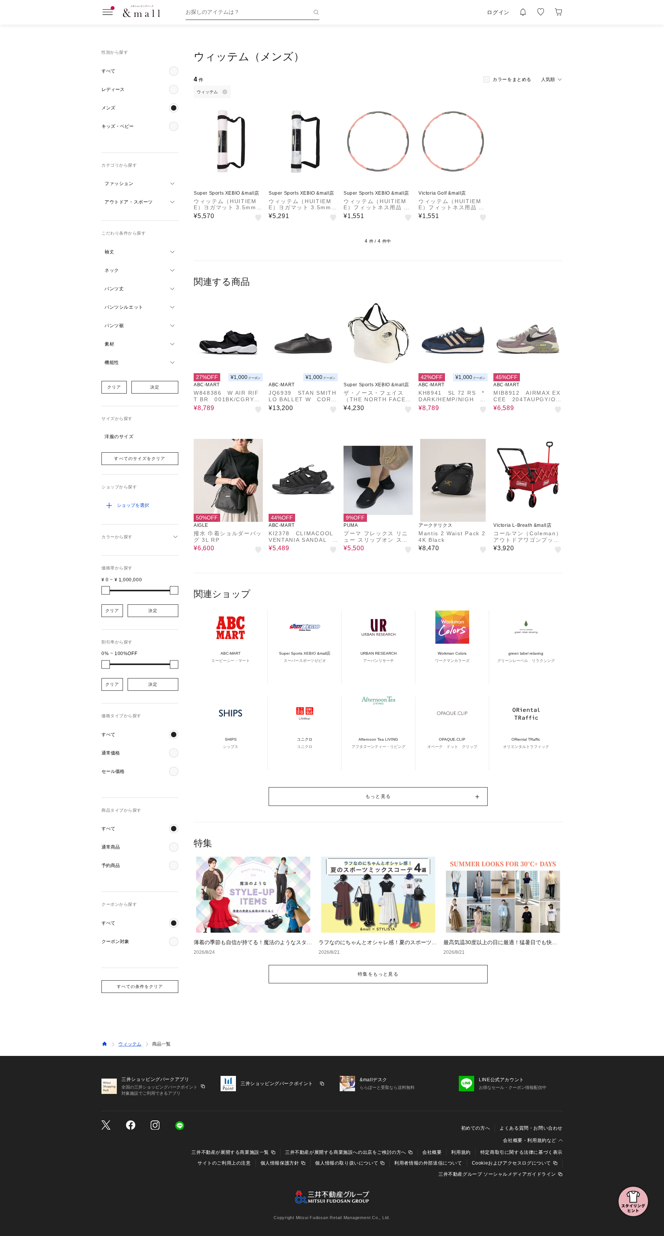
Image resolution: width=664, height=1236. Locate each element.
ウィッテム (129, 1044)
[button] (139, 71)
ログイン (498, 12)
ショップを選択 (133, 505)
